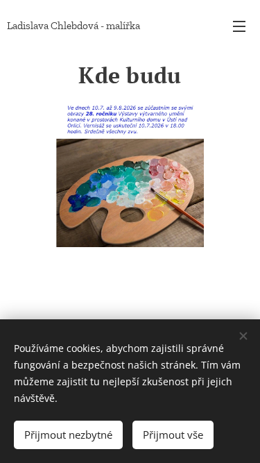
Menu (239, 26)
